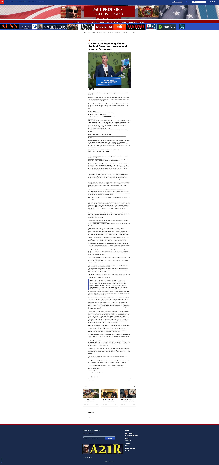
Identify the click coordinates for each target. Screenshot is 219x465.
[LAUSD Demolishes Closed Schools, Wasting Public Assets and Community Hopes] (91, 393)
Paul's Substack (130, 448)
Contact (127, 443)
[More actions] (130, 40)
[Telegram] (212, 1)
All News (128, 440)
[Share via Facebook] (88, 376)
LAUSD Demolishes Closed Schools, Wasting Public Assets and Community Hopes (90, 400)
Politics (93, 32)
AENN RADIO (129, 433)
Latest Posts (110, 32)
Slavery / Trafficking (125, 32)
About (127, 438)
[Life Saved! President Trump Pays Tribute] (109, 393)
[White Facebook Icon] (87, 457)
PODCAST (120, 24)
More (133, 32)
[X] (210, 1)
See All (135, 386)
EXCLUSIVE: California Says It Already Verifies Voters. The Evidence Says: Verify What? (127, 400)
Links (127, 445)
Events (127, 450)
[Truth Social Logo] (214, 1)
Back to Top (1, 460)
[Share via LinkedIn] (94, 376)
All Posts (84, 32)
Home (127, 430)
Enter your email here (89, 433)
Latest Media (117, 32)
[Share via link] (97, 376)
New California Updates (101, 32)
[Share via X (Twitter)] (91, 376)
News (89, 32)
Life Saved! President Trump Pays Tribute (109, 400)
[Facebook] (208, 1)
